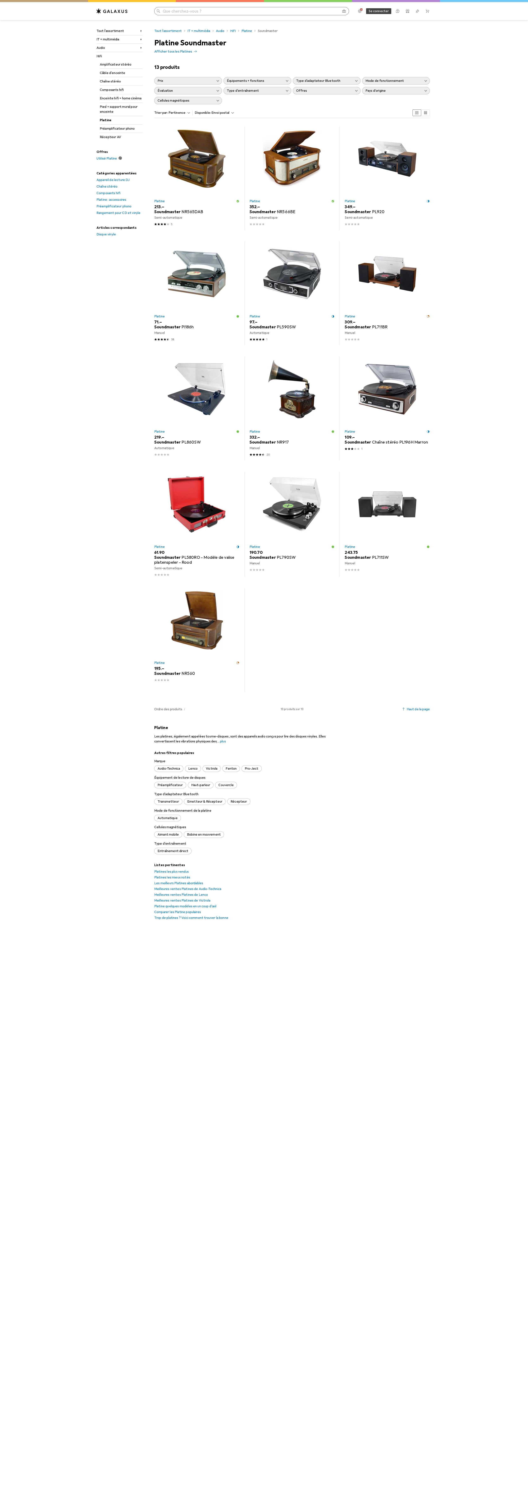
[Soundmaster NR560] (196, 640)
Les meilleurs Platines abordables (178, 883)
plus (223, 741)
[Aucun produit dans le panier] (427, 11)
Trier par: (161, 113)
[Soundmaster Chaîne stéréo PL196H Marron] (387, 408)
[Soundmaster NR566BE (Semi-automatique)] (292, 178)
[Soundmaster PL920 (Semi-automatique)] (387, 178)
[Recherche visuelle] (344, 11)
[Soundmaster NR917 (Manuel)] (292, 408)
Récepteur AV (110, 137)
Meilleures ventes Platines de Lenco (181, 895)
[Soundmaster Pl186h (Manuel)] (196, 293)
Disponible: (203, 113)
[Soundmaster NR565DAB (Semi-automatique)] (196, 178)
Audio (101, 48)
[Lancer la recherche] (158, 11)
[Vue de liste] (425, 112)
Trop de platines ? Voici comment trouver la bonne (191, 918)
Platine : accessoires (111, 200)
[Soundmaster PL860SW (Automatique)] (196, 408)
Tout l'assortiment (110, 31)
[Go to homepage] (112, 11)
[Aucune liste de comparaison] (407, 11)
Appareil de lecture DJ (113, 180)
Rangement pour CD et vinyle (118, 213)
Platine (105, 120)
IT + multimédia (108, 39)
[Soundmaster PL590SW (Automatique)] (292, 293)
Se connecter (379, 11)
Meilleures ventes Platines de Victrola (182, 900)
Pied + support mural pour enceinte (119, 109)
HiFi (99, 56)
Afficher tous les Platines (173, 51)
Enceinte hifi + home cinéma (120, 98)
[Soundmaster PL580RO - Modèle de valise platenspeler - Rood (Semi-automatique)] (196, 524)
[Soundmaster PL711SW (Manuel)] (387, 524)
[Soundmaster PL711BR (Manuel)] (387, 293)
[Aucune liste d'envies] (417, 11)
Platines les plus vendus (171, 872)
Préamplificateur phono (117, 129)
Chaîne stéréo (110, 81)
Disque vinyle (106, 234)
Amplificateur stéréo (115, 64)
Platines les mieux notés (172, 877)
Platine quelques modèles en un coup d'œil (185, 906)
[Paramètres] (359, 11)
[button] (237, 201)
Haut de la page (418, 709)
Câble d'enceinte (112, 73)
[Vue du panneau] (416, 112)
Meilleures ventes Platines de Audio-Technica (187, 889)
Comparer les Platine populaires (177, 912)
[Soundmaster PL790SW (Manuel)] (292, 524)
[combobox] (178, 112)
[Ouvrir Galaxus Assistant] (397, 11)
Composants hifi (112, 90)
